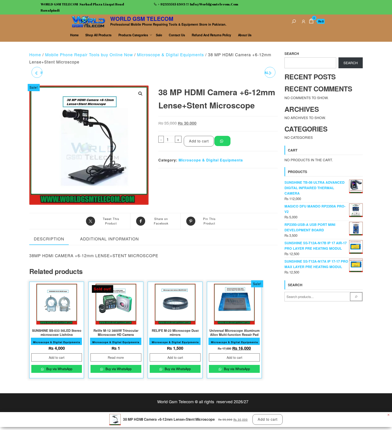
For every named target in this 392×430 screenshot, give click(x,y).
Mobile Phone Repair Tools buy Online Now (89, 54)
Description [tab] (49, 239)
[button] (140, 94)
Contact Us (177, 35)
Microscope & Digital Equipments (170, 54)
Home (74, 35)
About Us (245, 35)
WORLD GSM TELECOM (141, 18)
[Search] (293, 21)
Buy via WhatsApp (58, 368)
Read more (116, 357)
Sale (159, 35)
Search (291, 53)
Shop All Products (98, 35)
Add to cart (199, 141)
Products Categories (133, 35)
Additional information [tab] (109, 239)
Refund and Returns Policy (211, 35)
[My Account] (303, 21)
